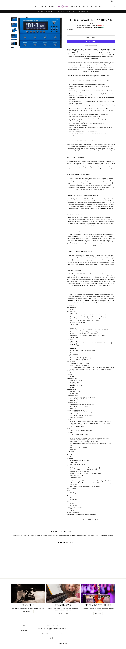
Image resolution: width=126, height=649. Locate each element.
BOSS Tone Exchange (91, 131)
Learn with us (63, 613)
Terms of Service (23, 628)
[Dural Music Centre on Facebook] (53, 638)
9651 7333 (98, 6)
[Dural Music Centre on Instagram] (50, 638)
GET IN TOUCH (27, 611)
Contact (89, 6)
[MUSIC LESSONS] (63, 593)
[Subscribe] (62, 633)
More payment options (91, 45)
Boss (91, 18)
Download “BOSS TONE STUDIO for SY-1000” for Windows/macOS (91, 81)
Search (23, 625)
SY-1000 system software (104, 75)
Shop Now (44, 6)
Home (36, 6)
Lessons (52, 6)
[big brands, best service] (98, 593)
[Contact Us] (28, 593)
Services (74, 6)
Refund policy (23, 630)
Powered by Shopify (63, 643)
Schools (82, 6)
